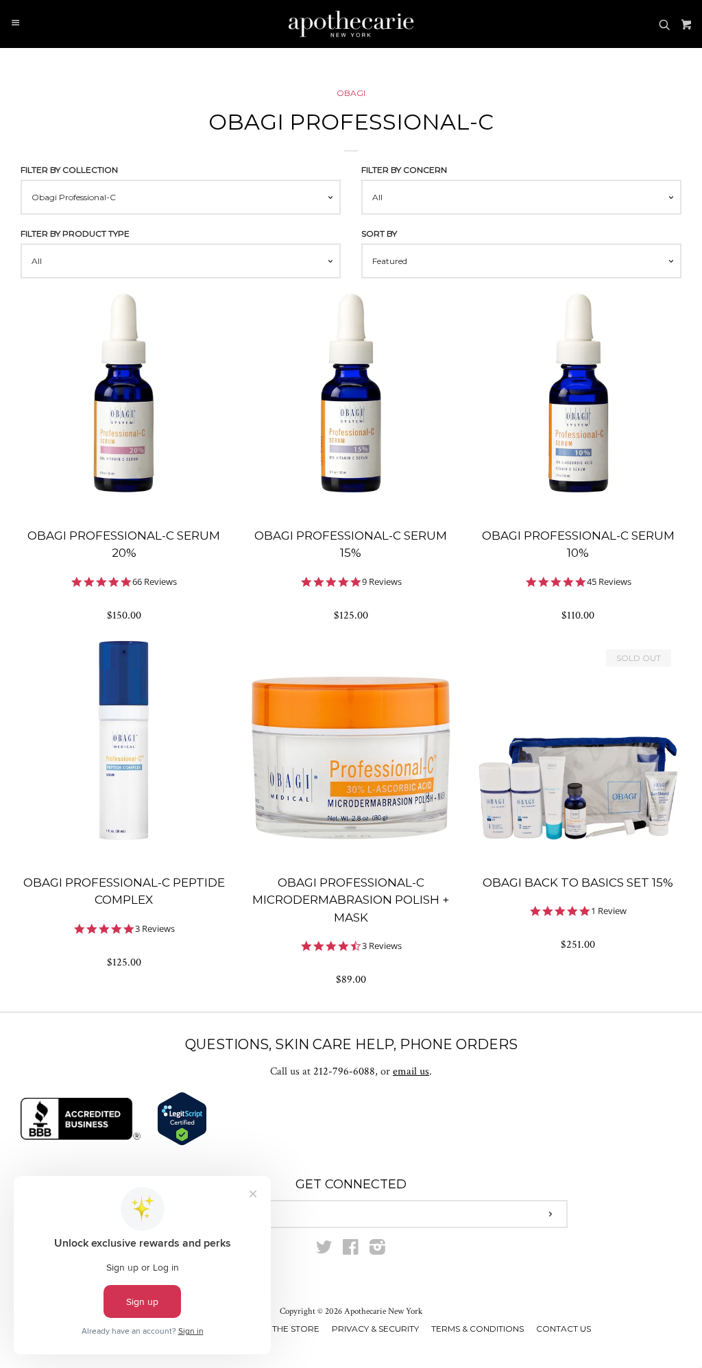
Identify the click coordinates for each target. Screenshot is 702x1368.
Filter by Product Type (75, 233)
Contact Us (563, 1328)
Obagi (351, 93)
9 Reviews (382, 582)
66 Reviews (154, 582)
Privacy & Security (375, 1328)
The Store (295, 1328)
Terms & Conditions (477, 1328)
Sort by (379, 233)
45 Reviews (609, 582)
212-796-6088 (344, 1071)
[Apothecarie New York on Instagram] (377, 1250)
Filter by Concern (404, 170)
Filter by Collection (69, 170)
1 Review (609, 911)
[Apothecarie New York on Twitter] (324, 1250)
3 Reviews (155, 929)
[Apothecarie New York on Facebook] (350, 1250)
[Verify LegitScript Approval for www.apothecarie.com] (182, 1143)
